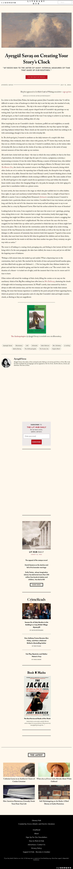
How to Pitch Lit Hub (36, 841)
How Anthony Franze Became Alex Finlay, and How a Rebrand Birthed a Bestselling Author (36, 640)
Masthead (36, 830)
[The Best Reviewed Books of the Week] (37, 696)
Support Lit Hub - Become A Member (36, 852)
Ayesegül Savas (7, 345)
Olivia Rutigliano (37, 630)
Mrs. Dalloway (57, 345)
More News (36, 584)
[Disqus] (36, 391)
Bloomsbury (19, 345)
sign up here (67, 92)
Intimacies (35, 345)
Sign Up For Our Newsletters (36, 837)
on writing (67, 345)
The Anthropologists (18, 336)
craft (27, 345)
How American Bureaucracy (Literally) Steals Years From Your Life (19, 803)
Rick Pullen (37, 646)
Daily (36, 552)
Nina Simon (37, 659)
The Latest (36, 755)
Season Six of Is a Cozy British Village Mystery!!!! (36, 624)
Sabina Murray (17, 348)
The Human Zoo (44, 348)
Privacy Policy (36, 848)
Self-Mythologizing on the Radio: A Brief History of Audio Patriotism (54, 803)
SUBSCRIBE (36, 442)
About (36, 833)
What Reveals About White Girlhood (54, 780)
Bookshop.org (47, 858)
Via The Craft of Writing (36, 77)
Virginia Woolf (56, 348)
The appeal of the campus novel (36, 560)
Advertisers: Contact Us (36, 844)
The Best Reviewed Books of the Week (37, 718)
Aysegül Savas (7, 85)
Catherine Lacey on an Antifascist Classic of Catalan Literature (19, 780)
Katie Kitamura (45, 345)
